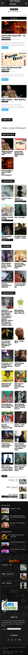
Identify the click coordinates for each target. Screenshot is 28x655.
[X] (15, 639)
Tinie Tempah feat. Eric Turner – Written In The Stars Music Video (20, 447)
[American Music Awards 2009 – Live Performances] (14, 27)
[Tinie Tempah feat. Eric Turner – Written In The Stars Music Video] (21, 436)
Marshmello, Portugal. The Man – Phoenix (19, 311)
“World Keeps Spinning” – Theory (19, 364)
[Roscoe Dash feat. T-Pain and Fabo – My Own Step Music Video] (5, 517)
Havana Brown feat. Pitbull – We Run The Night (7, 405)
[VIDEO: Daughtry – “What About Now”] (14, 91)
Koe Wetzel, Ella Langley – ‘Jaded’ (20, 237)
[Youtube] (19, 639)
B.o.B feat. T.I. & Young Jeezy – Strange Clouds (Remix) (7, 365)
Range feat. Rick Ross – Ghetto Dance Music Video (20, 468)
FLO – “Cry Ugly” (20, 217)
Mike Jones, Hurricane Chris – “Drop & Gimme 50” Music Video (7, 468)
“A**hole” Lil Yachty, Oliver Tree (17, 542)
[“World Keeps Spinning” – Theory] (21, 356)
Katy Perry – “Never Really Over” (17, 523)
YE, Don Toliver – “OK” (7, 199)
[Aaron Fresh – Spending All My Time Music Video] (21, 256)
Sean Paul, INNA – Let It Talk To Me (20, 285)
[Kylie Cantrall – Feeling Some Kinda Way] (7, 376)
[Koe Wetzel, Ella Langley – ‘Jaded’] (21, 229)
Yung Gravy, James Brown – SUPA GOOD (6, 445)
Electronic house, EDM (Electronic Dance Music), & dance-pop (6, 240)
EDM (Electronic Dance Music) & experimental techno (20, 201)
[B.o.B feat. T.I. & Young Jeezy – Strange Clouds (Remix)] (7, 356)
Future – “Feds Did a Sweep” (20, 425)
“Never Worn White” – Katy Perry (17, 549)
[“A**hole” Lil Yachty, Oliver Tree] (5, 544)
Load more (13, 591)
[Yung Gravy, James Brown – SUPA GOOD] (7, 436)
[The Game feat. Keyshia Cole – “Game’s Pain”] (5, 536)
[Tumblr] (12, 639)
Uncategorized (5, 71)
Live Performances (6, 39)
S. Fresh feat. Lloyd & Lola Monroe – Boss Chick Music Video (6, 344)
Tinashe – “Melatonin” (19, 199)
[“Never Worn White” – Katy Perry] (5, 551)
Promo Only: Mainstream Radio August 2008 (11, 68)
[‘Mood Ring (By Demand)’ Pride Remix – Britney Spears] (21, 397)
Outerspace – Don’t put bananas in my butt (19, 386)
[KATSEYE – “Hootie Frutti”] (23, 489)
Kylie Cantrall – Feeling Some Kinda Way (6, 385)
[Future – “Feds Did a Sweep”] (21, 417)
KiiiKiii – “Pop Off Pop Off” (7, 218)
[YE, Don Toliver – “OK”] (7, 191)
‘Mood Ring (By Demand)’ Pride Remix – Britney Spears (20, 406)
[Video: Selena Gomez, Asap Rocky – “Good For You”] (7, 256)
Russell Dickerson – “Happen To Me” (7, 426)
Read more (5, 47)
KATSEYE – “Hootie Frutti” (12, 487)
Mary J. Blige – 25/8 (19, 341)
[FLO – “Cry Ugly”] (21, 210)
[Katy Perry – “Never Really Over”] (5, 525)
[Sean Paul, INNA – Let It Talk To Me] (21, 277)
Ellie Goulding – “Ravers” (6, 237)
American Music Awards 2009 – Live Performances (13, 36)
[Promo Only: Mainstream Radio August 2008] (14, 59)
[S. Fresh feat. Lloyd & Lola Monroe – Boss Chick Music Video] (7, 334)
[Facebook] (8, 639)
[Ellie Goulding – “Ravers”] (7, 229)
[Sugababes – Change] (5, 510)
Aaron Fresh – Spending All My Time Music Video (20, 266)
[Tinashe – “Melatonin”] (21, 191)
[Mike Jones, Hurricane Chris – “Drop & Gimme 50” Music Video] (7, 459)
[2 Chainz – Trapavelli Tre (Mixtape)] (7, 277)
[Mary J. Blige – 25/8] (21, 334)
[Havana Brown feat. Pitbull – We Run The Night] (7, 397)
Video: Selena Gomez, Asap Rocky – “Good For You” (6, 266)
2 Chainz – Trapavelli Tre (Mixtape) (6, 285)
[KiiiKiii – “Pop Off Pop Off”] (7, 210)
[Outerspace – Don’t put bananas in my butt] (21, 376)
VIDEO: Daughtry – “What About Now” (13, 99)
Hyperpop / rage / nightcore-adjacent (6, 220)
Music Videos (5, 101)
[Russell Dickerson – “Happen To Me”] (7, 417)
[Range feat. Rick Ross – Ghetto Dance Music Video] (21, 459)
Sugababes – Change (15, 508)
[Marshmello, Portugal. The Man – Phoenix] (21, 303)
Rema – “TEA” (15, 11)
